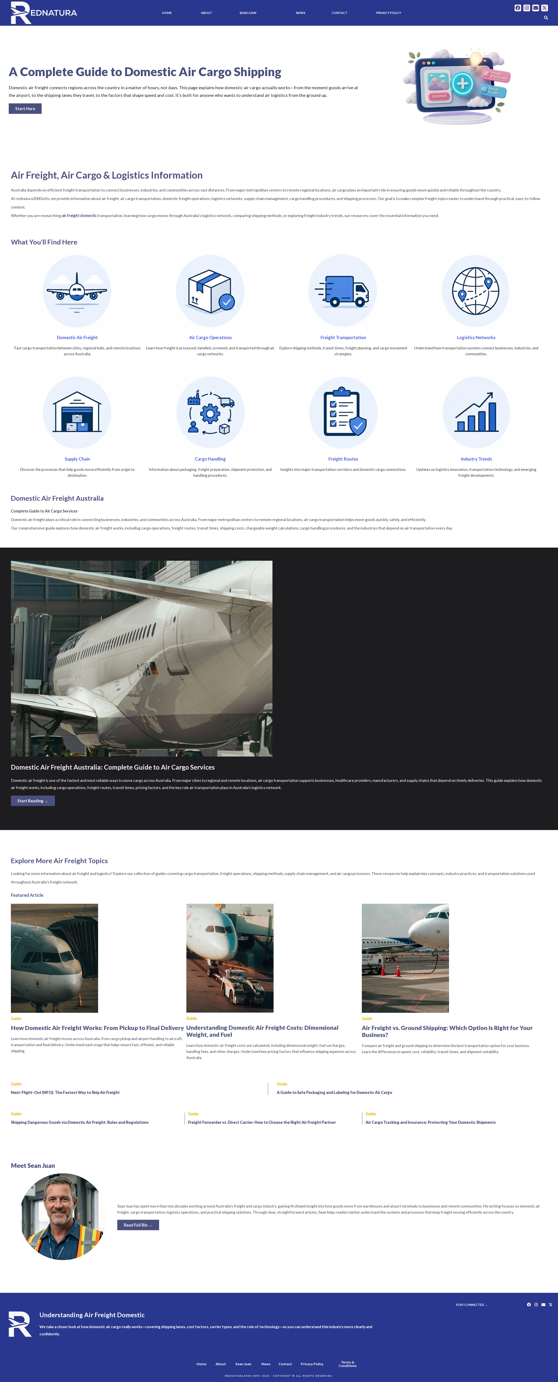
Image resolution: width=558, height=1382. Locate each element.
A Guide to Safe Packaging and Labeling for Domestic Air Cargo (334, 1092)
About (206, 13)
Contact (339, 13)
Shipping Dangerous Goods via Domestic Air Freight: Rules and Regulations (80, 1122)
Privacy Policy (388, 13)
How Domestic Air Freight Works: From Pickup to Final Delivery (97, 1027)
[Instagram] (526, 8)
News (300, 13)
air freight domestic (79, 215)
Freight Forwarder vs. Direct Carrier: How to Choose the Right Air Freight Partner (262, 1122)
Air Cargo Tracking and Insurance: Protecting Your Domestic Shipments (431, 1122)
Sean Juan (248, 13)
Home (167, 13)
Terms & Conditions (348, 1364)
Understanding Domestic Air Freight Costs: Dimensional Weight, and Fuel (262, 1031)
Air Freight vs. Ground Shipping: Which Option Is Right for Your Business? (447, 1031)
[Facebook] (518, 8)
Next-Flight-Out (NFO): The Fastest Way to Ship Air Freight (65, 1092)
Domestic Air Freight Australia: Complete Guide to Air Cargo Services (113, 767)
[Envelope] (535, 8)
